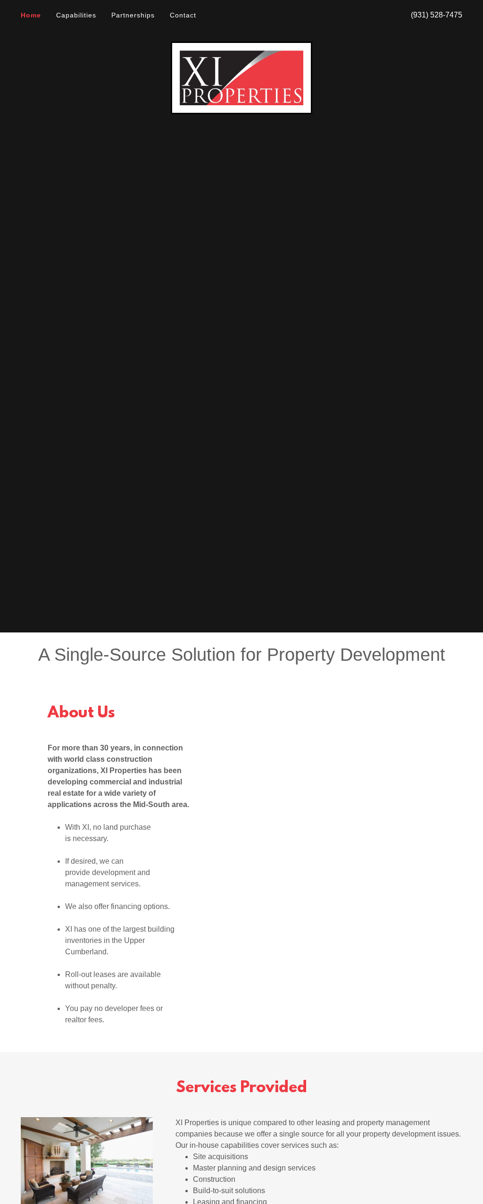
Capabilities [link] (76, 15)
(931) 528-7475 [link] (436, 15)
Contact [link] (183, 15)
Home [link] (31, 15)
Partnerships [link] (133, 15)
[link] (241, 77)
